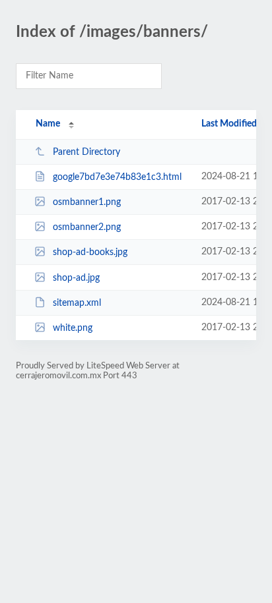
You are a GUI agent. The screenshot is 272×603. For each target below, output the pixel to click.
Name (48, 124)
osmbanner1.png (87, 202)
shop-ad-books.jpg (90, 252)
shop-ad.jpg (76, 278)
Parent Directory (86, 152)
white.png (72, 328)
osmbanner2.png (87, 227)
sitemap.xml (77, 303)
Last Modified (229, 124)
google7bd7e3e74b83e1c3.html (117, 177)
